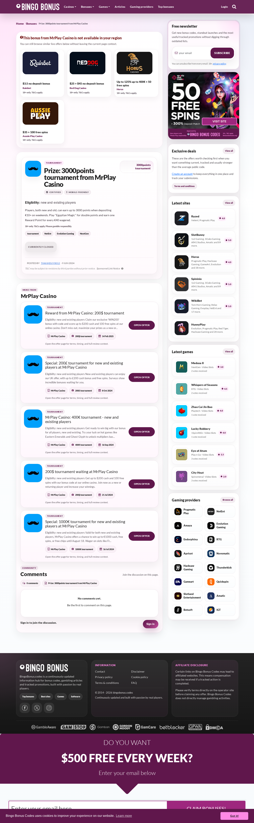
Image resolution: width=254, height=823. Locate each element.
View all (229, 150)
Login (224, 6)
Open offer (142, 325)
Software (75, 696)
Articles (120, 6)
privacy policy (219, 63)
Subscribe (222, 53)
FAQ (134, 682)
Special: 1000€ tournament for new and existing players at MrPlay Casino (85, 523)
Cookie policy (139, 677)
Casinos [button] (69, 6)
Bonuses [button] (86, 6)
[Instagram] (49, 708)
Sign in (150, 624)
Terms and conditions (184, 186)
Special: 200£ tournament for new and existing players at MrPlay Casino (84, 365)
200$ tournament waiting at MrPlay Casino (81, 471)
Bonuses (31, 23)
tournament (33, 233)
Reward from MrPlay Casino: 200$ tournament (84, 313)
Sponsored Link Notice (108, 268)
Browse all (228, 499)
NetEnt (47, 233)
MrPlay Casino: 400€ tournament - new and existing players (82, 419)
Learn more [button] (124, 815)
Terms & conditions (107, 682)
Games (60, 696)
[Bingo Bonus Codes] (38, 6)
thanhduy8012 (50, 263)
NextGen (84, 233)
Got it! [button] (234, 815)
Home (20, 23)
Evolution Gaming (65, 233)
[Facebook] (25, 708)
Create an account (182, 173)
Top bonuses (166, 6)
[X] (37, 708)
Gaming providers (141, 6)
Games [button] (103, 6)
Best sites (45, 696)
